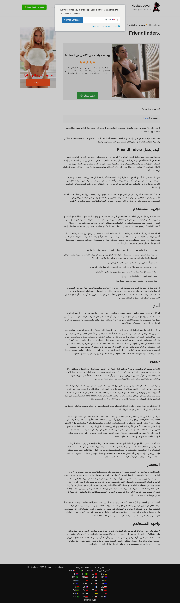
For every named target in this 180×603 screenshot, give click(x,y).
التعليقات (142, 25)
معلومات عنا (99, 567)
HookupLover (154, 25)
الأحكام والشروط (104, 571)
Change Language (72, 20)
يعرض (147, 118)
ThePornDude (90, 600)
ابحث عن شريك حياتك (35, 7)
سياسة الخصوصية (83, 567)
